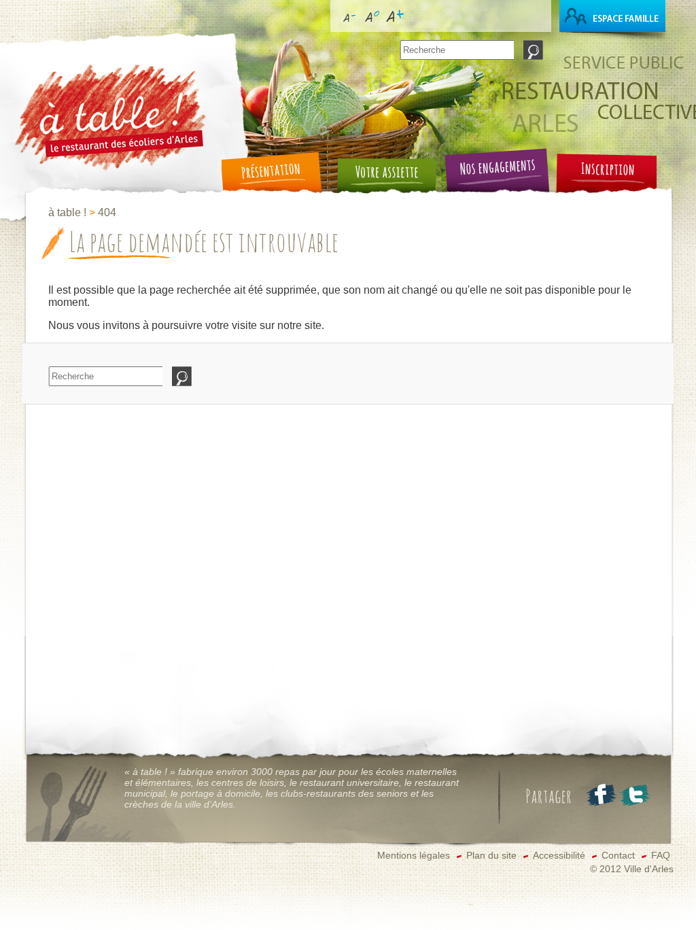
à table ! (67, 212)
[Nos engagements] (493, 177)
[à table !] (109, 174)
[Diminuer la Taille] (348, 28)
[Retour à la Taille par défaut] (372, 28)
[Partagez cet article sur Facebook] (600, 795)
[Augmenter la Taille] (395, 28)
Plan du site (491, 855)
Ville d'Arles (649, 869)
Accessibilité (559, 855)
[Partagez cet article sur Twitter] (634, 795)
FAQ (660, 855)
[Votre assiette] (384, 177)
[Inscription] (602, 177)
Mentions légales (413, 855)
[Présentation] (276, 177)
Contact (618, 855)
